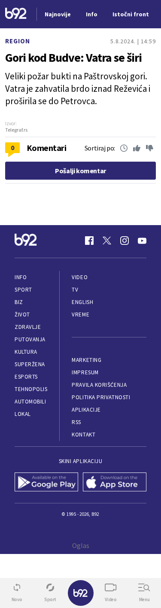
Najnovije (58, 14)
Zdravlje (28, 327)
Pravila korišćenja (99, 384)
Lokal (23, 414)
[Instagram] (124, 240)
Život (22, 314)
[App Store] (115, 483)
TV (75, 289)
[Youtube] (142, 240)
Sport (23, 289)
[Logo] (16, 14)
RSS (76, 422)
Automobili (30, 401)
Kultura (26, 351)
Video (80, 277)
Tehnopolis (31, 389)
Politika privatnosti (101, 397)
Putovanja (30, 339)
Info (21, 277)
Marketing (86, 360)
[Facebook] (89, 240)
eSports (26, 376)
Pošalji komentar (80, 170)
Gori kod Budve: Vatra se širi (73, 57)
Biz (19, 302)
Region (17, 41)
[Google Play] (47, 483)
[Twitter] (107, 240)
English (82, 302)
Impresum (85, 372)
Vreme (80, 314)
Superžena (30, 364)
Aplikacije (86, 409)
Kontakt (83, 434)
